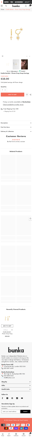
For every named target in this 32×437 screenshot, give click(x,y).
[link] (8, 178)
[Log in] (26, 6)
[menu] (2, 6)
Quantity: (4, 87)
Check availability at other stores (13, 105)
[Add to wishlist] (27, 95)
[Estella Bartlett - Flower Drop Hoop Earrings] (7, 318)
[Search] (6, 6)
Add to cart (12, 94)
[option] (16, 34)
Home (2, 9)
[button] (26, 56)
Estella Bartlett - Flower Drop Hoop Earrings (7, 333)
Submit (25, 411)
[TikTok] (17, 398)
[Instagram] (7, 398)
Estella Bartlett (4, 76)
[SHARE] (30, 95)
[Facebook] (2, 398)
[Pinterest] (12, 398)
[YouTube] (22, 398)
